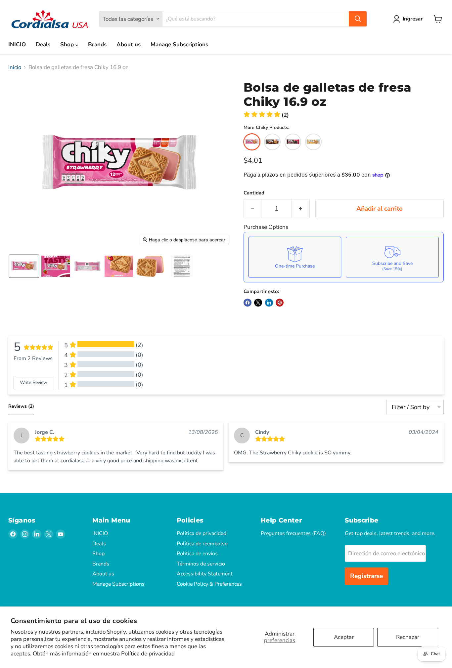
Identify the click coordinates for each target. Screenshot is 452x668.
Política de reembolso (202, 543)
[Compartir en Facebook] (247, 303)
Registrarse (366, 576)
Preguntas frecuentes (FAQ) (293, 533)
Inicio (14, 67)
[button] (409, 19)
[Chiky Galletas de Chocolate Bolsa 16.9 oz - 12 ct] (272, 142)
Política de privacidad (148, 653)
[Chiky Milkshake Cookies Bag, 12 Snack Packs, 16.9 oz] (293, 142)
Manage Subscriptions (179, 44)
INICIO (17, 44)
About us (128, 44)
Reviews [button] (21, 406)
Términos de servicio (201, 563)
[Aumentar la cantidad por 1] (301, 208)
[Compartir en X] (258, 303)
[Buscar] (358, 18)
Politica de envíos (197, 553)
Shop (67, 44)
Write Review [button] (33, 382)
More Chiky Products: (266, 127)
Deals (43, 44)
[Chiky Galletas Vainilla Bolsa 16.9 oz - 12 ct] (313, 142)
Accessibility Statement (205, 573)
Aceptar (344, 637)
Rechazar (407, 637)
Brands (97, 44)
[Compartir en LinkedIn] (269, 303)
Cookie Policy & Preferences (209, 584)
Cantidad (254, 193)
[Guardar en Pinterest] (280, 303)
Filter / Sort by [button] (410, 407)
